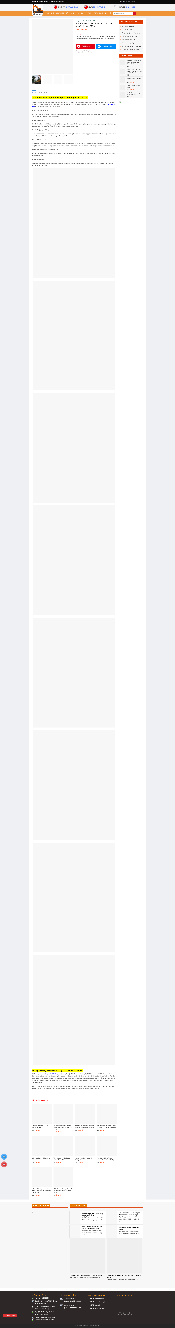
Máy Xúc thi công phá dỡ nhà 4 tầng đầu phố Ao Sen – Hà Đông (85, 1126)
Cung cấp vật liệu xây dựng (131, 33)
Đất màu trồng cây (128, 43)
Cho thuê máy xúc (128, 26)
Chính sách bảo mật (97, 1299)
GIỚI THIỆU (60, 13)
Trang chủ (78, 21)
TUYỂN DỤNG (98, 13)
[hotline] (86, 46)
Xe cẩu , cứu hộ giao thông (131, 49)
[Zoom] (34, 72)
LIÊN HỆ (108, 13)
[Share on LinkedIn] (90, 51)
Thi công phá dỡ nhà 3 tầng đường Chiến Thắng (62, 1159)
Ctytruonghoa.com (94, 1325)
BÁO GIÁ (80, 13)
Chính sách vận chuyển (98, 1302)
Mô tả (34, 92)
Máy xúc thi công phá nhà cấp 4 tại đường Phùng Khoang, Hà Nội (106, 1126)
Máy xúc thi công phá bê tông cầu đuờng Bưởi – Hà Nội (41, 1159)
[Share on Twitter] (80, 51)
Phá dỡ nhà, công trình (129, 36)
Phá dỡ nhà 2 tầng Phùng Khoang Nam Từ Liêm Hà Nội (105, 1159)
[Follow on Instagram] (138, 1)
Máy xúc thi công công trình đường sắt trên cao (83, 1159)
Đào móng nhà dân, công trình (132, 46)
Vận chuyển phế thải (128, 39)
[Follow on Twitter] (140, 1)
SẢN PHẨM (70, 13)
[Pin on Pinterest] (87, 51)
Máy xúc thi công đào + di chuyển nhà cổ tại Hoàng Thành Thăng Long (41, 1190)
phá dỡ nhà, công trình (54, 1074)
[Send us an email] (142, 1)
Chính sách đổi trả (96, 1305)
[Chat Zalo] (106, 46)
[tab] (34, 92)
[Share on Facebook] (77, 51)
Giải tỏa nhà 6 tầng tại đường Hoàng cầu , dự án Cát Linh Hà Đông (63, 1127)
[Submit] (134, 13)
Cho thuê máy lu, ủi (128, 29)
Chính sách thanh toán (97, 1308)
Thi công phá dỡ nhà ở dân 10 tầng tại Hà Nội (41, 1126)
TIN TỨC (88, 13)
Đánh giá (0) (43, 92)
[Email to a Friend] (83, 51)
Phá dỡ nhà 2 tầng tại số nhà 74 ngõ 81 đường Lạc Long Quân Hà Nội (63, 1190)
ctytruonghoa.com (47, 1320)
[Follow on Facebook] (137, 1)
